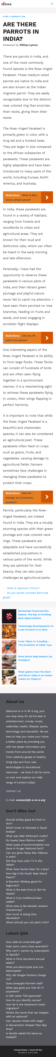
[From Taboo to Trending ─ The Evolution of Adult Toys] (9, 647)
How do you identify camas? (23, 1000)
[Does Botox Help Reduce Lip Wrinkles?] (9, 662)
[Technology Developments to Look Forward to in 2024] (9, 632)
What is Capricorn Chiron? (23, 588)
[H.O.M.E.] (7, 3)
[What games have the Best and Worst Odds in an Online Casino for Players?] (9, 677)
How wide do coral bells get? (24, 942)
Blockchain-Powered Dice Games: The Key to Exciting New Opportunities (34, 614)
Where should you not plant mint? (27, 922)
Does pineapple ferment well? (24, 983)
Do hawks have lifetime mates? (25, 840)
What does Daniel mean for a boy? (27, 869)
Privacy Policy (20, 1050)
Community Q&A (17, 17)
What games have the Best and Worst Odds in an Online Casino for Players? (35, 675)
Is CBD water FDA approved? (23, 995)
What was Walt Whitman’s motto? (27, 836)
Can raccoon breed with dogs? (25, 1020)
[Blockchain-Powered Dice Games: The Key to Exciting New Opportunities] (9, 616)
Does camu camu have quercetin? (27, 946)
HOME (5, 17)
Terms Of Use (35, 1050)
